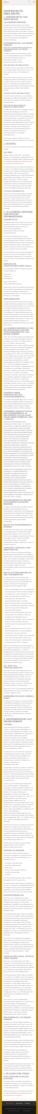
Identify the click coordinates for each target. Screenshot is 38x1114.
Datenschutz (10, 1103)
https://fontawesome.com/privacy (13, 1095)
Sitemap (27, 1103)
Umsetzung (26, 1110)
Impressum (19, 1103)
